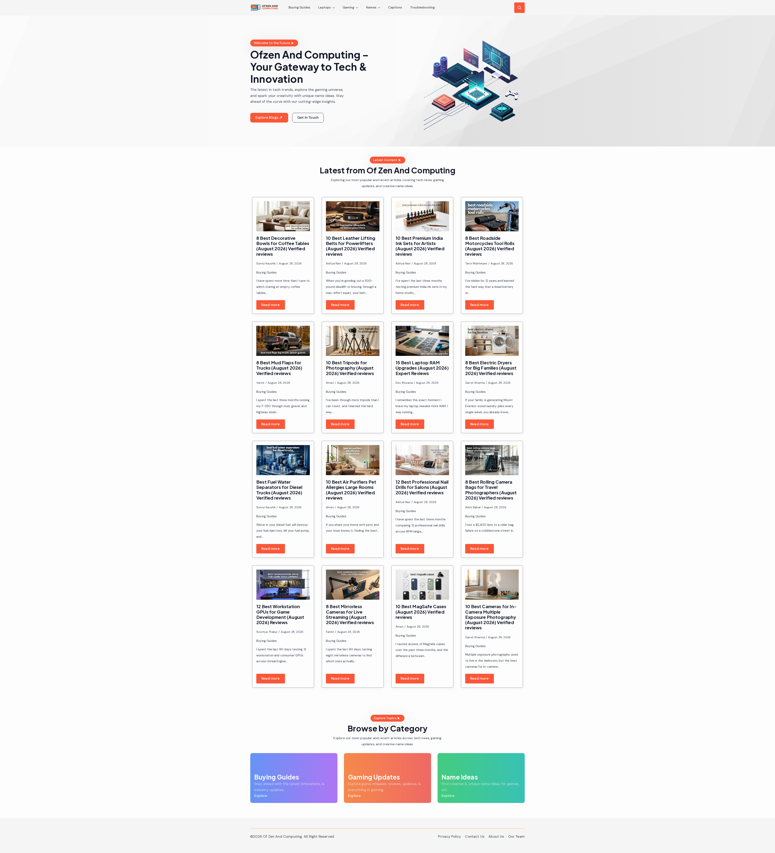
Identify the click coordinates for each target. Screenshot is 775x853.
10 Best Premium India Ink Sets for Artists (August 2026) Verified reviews (420, 246)
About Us (496, 836)
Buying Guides (299, 7)
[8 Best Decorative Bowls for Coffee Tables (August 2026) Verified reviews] (283, 216)
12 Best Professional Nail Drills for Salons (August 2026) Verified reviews (422, 487)
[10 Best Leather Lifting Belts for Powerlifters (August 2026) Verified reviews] (352, 216)
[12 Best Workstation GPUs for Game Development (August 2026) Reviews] (283, 585)
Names (371, 7)
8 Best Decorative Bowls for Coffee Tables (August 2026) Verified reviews (282, 246)
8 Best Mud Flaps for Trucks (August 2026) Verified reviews (279, 368)
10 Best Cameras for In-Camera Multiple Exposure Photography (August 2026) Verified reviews (490, 617)
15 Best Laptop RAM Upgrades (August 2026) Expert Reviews (422, 368)
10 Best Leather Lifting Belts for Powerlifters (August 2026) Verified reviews (350, 246)
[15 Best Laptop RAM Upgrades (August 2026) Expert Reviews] (422, 341)
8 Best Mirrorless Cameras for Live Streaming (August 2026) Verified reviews (350, 614)
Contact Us (474, 836)
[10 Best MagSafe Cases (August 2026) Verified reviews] (422, 585)
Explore (260, 795)
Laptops (324, 7)
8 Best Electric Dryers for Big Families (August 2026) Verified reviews (490, 368)
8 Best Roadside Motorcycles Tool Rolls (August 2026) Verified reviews (489, 246)
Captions (395, 7)
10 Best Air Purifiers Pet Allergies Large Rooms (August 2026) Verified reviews (351, 489)
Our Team (516, 836)
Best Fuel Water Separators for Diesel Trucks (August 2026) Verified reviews (279, 489)
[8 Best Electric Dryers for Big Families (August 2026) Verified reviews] (492, 341)
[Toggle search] (519, 7)
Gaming (348, 7)
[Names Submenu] (380, 7)
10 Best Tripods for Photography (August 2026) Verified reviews (350, 368)
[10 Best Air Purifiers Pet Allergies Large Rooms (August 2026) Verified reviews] (352, 460)
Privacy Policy (449, 836)
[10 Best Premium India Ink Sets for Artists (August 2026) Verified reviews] (422, 216)
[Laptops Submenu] (335, 7)
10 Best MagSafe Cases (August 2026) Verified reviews (421, 612)
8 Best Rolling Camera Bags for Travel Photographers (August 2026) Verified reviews (491, 489)
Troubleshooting (422, 7)
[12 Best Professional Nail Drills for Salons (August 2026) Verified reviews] (422, 460)
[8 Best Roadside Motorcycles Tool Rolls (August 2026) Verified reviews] (492, 216)
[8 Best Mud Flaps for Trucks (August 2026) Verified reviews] (283, 341)
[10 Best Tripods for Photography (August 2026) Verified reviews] (352, 341)
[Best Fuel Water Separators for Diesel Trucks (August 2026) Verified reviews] (283, 460)
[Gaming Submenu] (358, 7)
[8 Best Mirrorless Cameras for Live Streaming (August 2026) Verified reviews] (352, 585)
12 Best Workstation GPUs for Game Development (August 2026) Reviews (280, 614)
